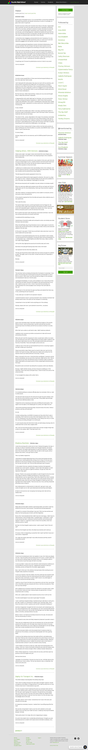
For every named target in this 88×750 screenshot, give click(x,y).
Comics (43, 2)
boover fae (62, 53)
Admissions (16, 744)
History (16, 741)
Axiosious (61, 40)
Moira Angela (63, 96)
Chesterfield (62, 60)
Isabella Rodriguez (64, 76)
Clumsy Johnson (64, 66)
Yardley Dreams (64, 119)
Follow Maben (65, 10)
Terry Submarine (64, 109)
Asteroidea (62, 33)
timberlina (62, 115)
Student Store (17, 745)
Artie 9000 (62, 30)
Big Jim (61, 50)
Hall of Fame (17, 742)
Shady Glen (62, 105)
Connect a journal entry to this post (45, 67)
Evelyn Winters (63, 73)
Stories (36, 2)
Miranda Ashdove (64, 92)
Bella (60, 46)
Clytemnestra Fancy (65, 69)
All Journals (29, 742)
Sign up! (65, 272)
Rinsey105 (61, 102)
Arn (59, 27)
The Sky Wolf (62, 112)
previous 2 (18, 730)
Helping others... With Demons (26, 151)
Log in (39, 737)
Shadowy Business (22, 443)
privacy (51, 745)
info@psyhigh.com (55, 742)
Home (15, 737)
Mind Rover (62, 89)
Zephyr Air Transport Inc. (24, 676)
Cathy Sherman (63, 56)
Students (50, 2)
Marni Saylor (62, 86)
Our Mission (17, 739)
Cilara (60, 63)
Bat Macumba (63, 43)
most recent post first (30, 13)
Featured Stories (30, 744)
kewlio (60, 79)
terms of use (56, 745)
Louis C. (61, 82)
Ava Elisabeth (63, 37)
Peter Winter (63, 99)
